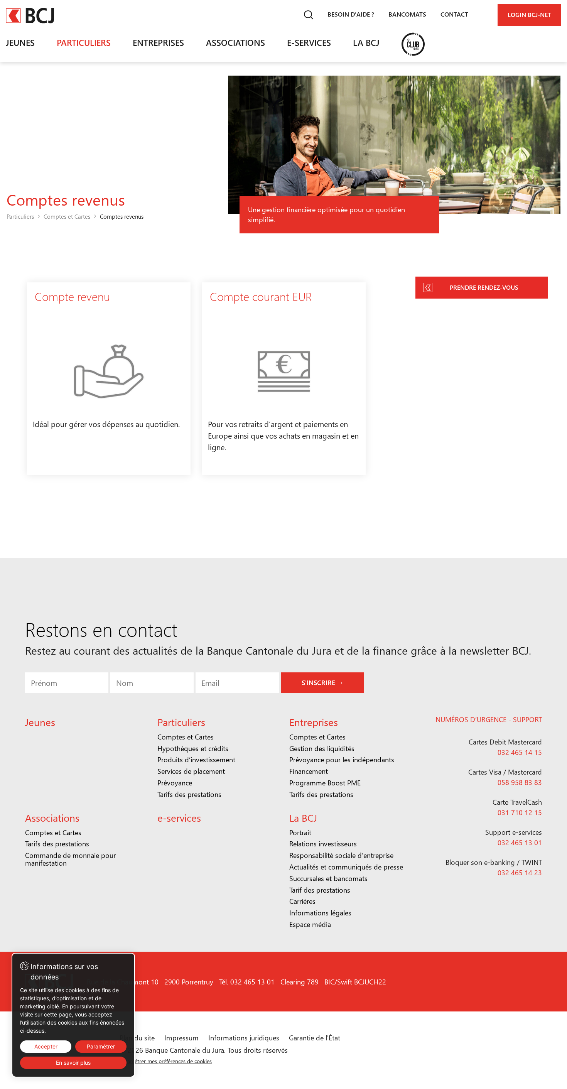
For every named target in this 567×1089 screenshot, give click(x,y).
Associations (235, 42)
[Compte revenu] (109, 378)
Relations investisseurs (323, 843)
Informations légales (320, 912)
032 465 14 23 (520, 872)
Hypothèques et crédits (192, 748)
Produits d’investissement (196, 759)
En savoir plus (73, 1062)
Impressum (181, 1037)
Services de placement (191, 771)
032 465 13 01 (520, 842)
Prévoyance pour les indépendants (341, 759)
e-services (309, 42)
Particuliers (84, 42)
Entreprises (158, 42)
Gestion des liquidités (321, 748)
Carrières (302, 901)
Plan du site (137, 1037)
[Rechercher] (308, 14)
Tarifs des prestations (189, 794)
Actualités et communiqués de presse (346, 866)
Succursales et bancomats (328, 878)
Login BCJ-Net (529, 14)
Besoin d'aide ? (350, 14)
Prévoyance (174, 782)
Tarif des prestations (319, 890)
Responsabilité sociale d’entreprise (341, 855)
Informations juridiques (243, 1037)
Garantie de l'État (314, 1037)
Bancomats (407, 14)
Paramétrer (101, 1046)
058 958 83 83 (520, 782)
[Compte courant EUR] (284, 378)
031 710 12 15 (520, 812)
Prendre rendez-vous (484, 287)
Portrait (300, 832)
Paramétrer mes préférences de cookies (166, 1061)
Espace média (310, 924)
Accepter (45, 1046)
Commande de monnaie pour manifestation (70, 859)
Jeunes (20, 42)
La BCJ (366, 42)
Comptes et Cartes (67, 216)
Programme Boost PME (325, 782)
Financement (308, 771)
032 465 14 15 (520, 752)
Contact (454, 14)
